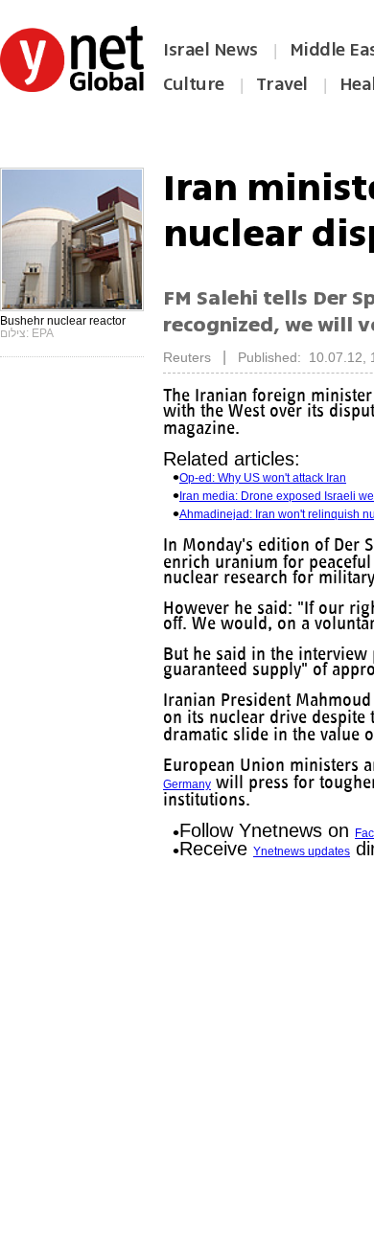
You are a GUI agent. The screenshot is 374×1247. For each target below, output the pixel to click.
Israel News (210, 49)
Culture (193, 84)
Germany (222, 799)
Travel (282, 84)
